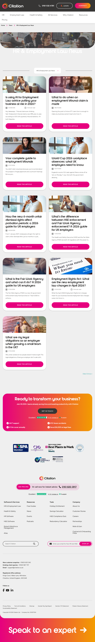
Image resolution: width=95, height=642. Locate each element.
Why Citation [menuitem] (68, 15)
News (10, 25)
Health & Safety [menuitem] (36, 15)
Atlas (6, 533)
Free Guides (31, 506)
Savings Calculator (56, 511)
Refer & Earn (77, 526)
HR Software (8, 516)
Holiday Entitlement (57, 506)
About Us (76, 506)
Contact (83, 6)
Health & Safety (10, 511)
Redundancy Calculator (58, 521)
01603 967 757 (16, 565)
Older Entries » (87, 374)
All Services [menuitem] (52, 15)
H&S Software (9, 521)
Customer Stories (79, 511)
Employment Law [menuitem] (17, 15)
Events (29, 516)
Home (3, 25)
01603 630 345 (17, 562)
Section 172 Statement (62, 606)
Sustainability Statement (10, 608)
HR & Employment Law (12, 506)
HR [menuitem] (3, 15)
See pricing (23, 487)
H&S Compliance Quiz (58, 516)
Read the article (24, 126)
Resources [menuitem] (83, 15)
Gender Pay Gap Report (45, 606)
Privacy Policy (7, 606)
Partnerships (77, 521)
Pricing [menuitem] (4, 20)
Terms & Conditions (20, 606)
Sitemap (31, 606)
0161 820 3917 (69, 486)
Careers (75, 516)
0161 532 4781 (48, 6)
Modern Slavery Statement (80, 606)
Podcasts (30, 521)
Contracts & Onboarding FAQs (82, 532)
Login (66, 6)
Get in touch (47, 411)
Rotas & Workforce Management (11, 527)
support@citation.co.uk (13, 567)
